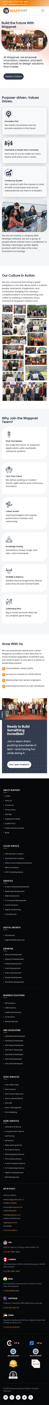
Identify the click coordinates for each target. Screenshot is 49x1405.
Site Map (8, 814)
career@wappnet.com (12, 1215)
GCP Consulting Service (14, 872)
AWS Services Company (14, 854)
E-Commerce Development (15, 900)
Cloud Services (10, 914)
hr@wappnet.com (10, 1222)
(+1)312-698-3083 (20, 2)
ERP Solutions (10, 1003)
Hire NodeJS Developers (14, 1054)
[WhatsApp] (30, 1397)
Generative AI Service (13, 1127)
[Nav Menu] (42, 10)
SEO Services (10, 935)
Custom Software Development (17, 887)
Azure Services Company (14, 858)
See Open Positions (19, 765)
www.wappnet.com (12, 1200)
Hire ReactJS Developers (14, 1041)
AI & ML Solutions (11, 905)
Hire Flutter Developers (13, 1059)
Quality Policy (10, 823)
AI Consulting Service (13, 1159)
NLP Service (9, 1140)
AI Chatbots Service (12, 1150)
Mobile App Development (14, 891)
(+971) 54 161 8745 (11, 1327)
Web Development (12, 896)
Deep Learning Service (13, 1145)
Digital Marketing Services (15, 940)
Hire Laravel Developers (14, 1063)
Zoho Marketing (11, 1112)
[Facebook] (12, 1397)
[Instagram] (5, 1397)
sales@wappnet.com (17, 4)
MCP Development (12, 1177)
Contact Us (9, 805)
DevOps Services (11, 1021)
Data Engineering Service (14, 1154)
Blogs (7, 832)
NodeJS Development (13, 964)
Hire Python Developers (14, 1050)
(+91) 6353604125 (11, 1291)
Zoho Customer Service (14, 1098)
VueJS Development (13, 968)
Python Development (13, 973)
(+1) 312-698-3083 (11, 1252)
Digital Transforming (13, 909)
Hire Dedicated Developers (15, 1036)
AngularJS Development (14, 959)
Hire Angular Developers (14, 1045)
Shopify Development (13, 977)
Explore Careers (13, 76)
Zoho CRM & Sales (12, 1085)
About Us (8, 800)
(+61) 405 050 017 (11, 1308)
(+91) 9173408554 (10, 1230)
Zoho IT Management (13, 1107)
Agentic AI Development (14, 1172)
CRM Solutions (10, 1008)
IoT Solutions (10, 1017)
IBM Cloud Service (12, 867)
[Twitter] (24, 1397)
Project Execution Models (14, 828)
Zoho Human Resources (14, 1094)
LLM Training (9, 1136)
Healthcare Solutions (13, 1012)
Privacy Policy (10, 810)
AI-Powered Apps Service (14, 1168)
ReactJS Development (13, 954)
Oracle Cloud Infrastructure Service (18, 863)
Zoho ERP (8, 1103)
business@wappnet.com (12, 1207)
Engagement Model (12, 819)
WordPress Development (14, 982)
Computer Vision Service (14, 1131)
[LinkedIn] (18, 1397)
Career (7, 796)
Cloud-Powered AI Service (15, 1163)
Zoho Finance (10, 1089)
